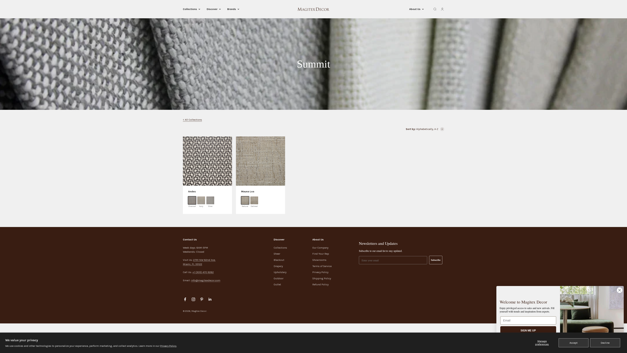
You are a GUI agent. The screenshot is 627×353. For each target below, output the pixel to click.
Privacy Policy (320, 272)
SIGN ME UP (528, 330)
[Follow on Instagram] (193, 299)
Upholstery (280, 272)
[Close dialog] (619, 290)
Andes (192, 191)
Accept (574, 342)
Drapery (278, 266)
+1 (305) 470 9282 (203, 272)
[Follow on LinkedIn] (210, 299)
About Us (414, 9)
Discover (212, 9)
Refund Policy (320, 284)
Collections (190, 9)
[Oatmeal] (254, 200)
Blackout (279, 259)
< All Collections (192, 119)
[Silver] (210, 200)
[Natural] (245, 200)
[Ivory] (201, 200)
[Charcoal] (192, 200)
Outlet (277, 284)
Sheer (277, 253)
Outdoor (278, 278)
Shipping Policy (321, 278)
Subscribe (436, 260)
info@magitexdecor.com (205, 280)
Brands (231, 9)
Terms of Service (322, 266)
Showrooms (319, 259)
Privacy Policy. (168, 345)
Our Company (320, 247)
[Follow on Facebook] (185, 299)
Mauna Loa (247, 191)
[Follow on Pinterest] (202, 299)
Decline (605, 342)
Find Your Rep (320, 253)
